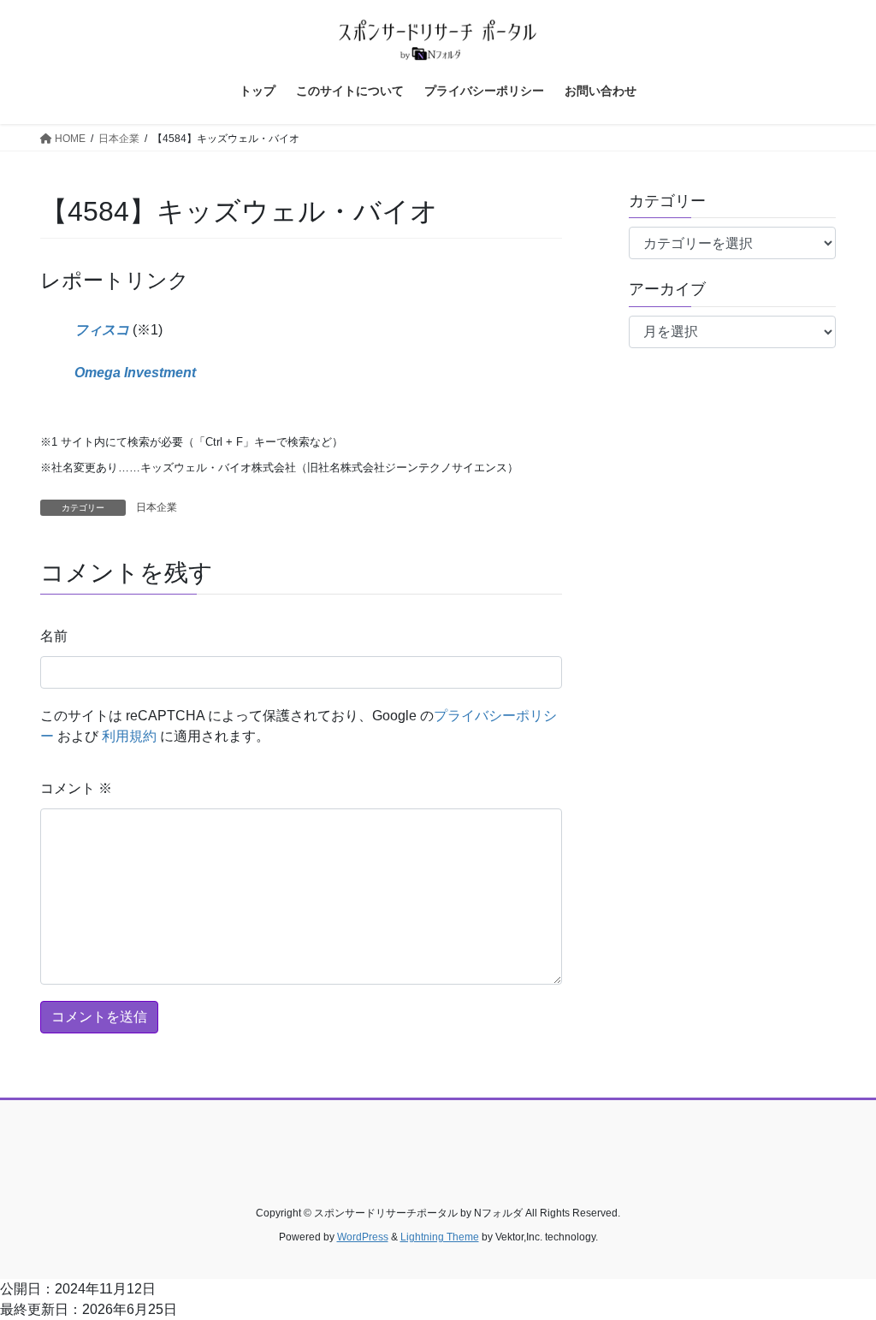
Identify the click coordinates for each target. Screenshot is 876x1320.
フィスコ (101, 330)
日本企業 (156, 507)
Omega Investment (135, 372)
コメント (76, 788)
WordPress (362, 1237)
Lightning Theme (439, 1237)
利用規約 (129, 736)
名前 (54, 636)
